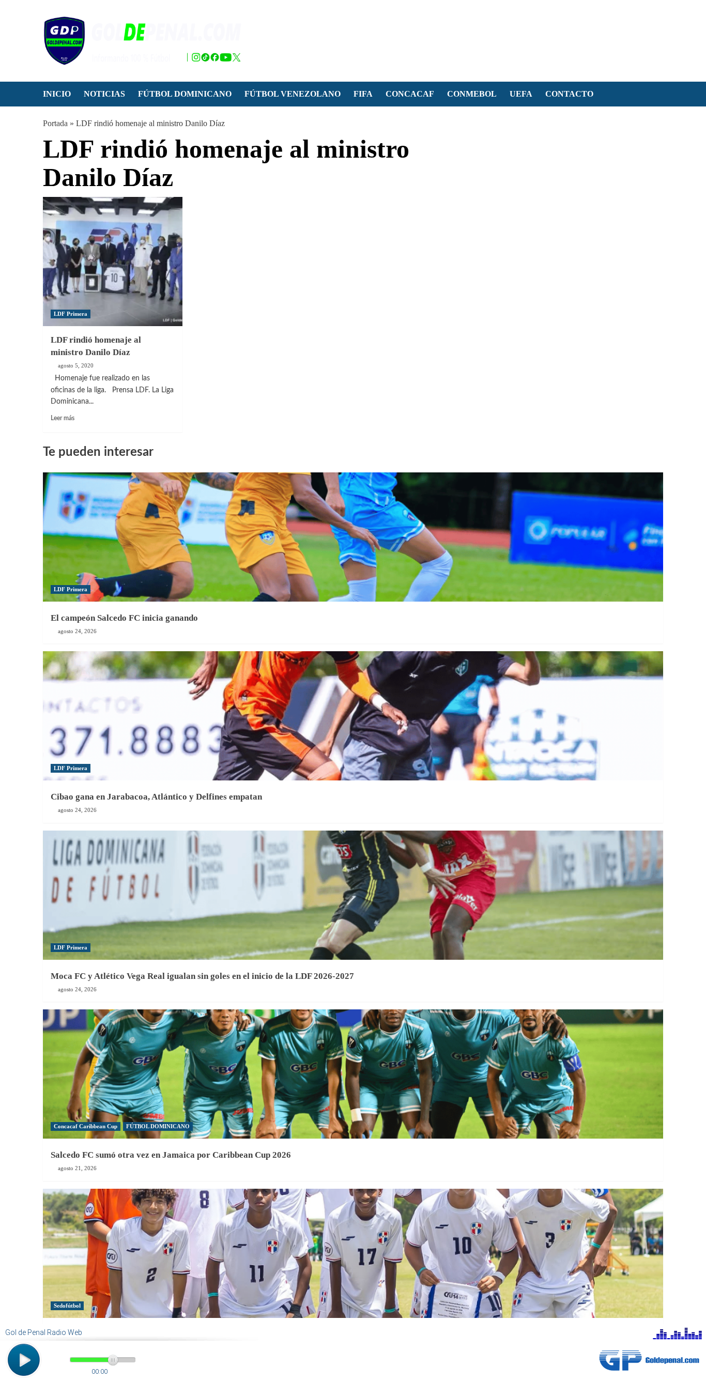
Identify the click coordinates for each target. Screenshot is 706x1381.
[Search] (656, 94)
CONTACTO (569, 93)
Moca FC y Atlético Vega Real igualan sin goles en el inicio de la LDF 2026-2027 (202, 976)
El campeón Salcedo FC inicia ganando (124, 618)
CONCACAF (410, 93)
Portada (55, 123)
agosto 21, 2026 (77, 1168)
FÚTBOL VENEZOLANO (292, 93)
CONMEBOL (472, 93)
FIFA (363, 93)
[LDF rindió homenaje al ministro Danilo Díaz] (112, 261)
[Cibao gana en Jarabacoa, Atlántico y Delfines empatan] (353, 715)
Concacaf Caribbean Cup (85, 1126)
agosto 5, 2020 (76, 365)
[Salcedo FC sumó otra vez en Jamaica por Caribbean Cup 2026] (353, 1074)
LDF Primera (70, 314)
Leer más (62, 418)
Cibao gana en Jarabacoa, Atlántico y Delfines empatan (156, 797)
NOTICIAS (104, 93)
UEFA (521, 93)
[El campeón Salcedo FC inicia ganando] (353, 537)
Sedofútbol (67, 1305)
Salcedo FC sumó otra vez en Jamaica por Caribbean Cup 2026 (171, 1155)
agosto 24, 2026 (77, 631)
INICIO (57, 93)
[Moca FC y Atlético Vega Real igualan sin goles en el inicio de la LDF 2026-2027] (353, 895)
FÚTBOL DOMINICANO (185, 93)
